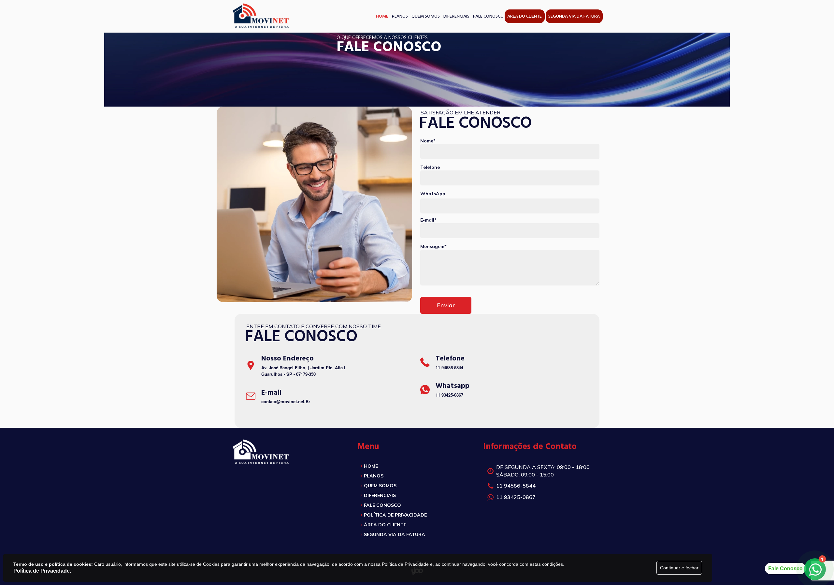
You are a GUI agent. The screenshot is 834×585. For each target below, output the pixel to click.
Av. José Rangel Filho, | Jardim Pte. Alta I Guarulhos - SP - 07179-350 (303, 370)
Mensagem (433, 246)
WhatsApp (432, 194)
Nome (428, 141)
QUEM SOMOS (380, 486)
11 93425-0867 (449, 395)
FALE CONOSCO (382, 505)
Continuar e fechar (679, 567)
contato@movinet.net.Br (285, 401)
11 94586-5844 (449, 367)
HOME (371, 466)
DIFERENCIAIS (380, 495)
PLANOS (373, 476)
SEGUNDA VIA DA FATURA (394, 534)
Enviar (446, 305)
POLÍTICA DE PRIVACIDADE (395, 515)
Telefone (430, 167)
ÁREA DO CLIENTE (385, 525)
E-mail (428, 220)
